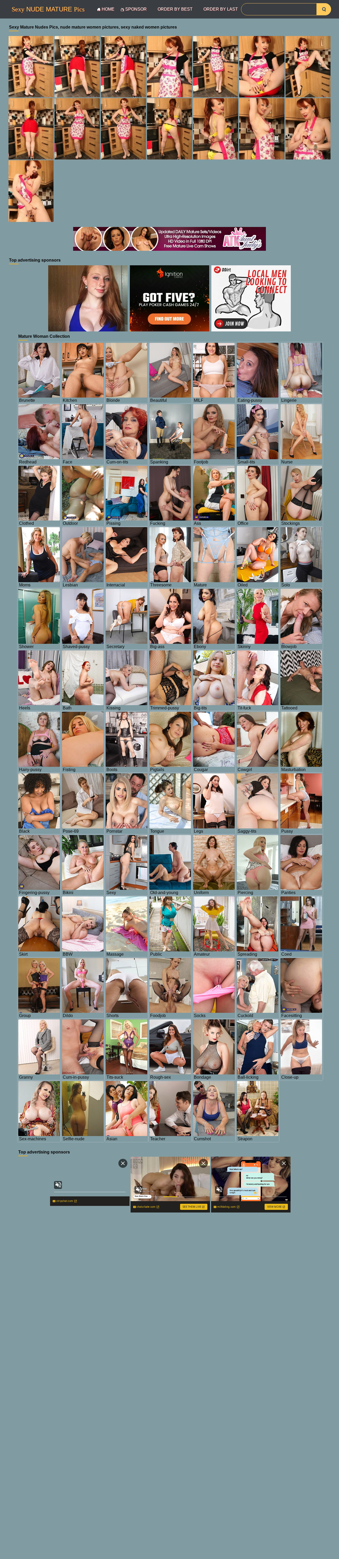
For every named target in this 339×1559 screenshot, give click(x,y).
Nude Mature (48, 9)
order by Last (220, 9)
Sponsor (136, 9)
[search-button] (323, 9)
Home (108, 9)
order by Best (175, 9)
